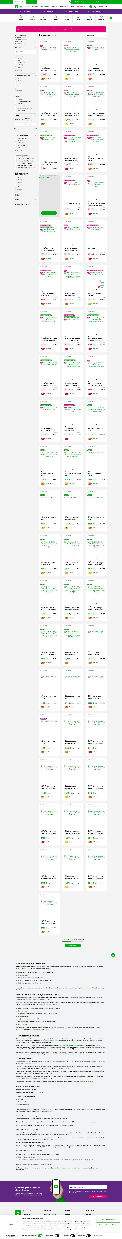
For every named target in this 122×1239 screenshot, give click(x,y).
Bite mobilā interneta (66, 1045)
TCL (87, 988)
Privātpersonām (19, 2)
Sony (90, 988)
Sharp (102, 988)
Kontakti (90, 2)
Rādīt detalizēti (98, 1235)
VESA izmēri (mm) (21, 204)
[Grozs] (95, 6)
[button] (91, 6)
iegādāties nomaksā (48, 1040)
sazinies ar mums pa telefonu (70, 1168)
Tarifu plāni (26, 1214)
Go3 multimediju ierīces (21, 39)
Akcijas (75, 1081)
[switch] (57, 1235)
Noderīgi (47, 1210)
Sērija (17, 195)
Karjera (83, 2)
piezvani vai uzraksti (35, 1029)
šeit (54, 1164)
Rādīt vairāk (72, 945)
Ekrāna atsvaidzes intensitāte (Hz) (21, 173)
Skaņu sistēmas (19, 41)
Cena (17, 115)
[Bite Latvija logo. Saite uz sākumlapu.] (18, 6)
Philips (94, 988)
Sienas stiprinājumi (20, 37)
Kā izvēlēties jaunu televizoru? (65, 1027)
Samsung (82, 988)
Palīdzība (97, 2)
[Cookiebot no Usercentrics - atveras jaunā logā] (10, 1236)
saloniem (56, 1168)
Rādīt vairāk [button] (18, 70)
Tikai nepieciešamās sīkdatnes (108, 1225)
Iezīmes (17, 96)
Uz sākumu (27, 1210)
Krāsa (17, 199)
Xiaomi (98, 988)
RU (105, 1)
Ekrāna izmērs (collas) (22, 75)
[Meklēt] (70, 2)
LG (78, 988)
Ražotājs (18, 47)
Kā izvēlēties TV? (20, 43)
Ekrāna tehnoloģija (21, 135)
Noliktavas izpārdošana (86, 1081)
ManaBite (102, 6)
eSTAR (18, 989)
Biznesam (30, 2)
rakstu (71, 1125)
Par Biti (77, 2)
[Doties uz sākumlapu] (18, 1212)
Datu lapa (48, 78)
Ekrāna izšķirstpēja (21, 156)
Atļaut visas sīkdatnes (108, 1219)
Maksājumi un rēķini (50, 1214)
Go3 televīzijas (79, 1045)
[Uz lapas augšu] (113, 955)
